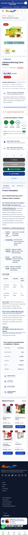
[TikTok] (15, 475)
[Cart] (21, 11)
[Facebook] (2, 475)
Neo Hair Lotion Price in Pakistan (20, 418)
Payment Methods (6, 497)
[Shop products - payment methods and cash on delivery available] (14, 526)
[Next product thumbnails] (25, 50)
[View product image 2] (13, 51)
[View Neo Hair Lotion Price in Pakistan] (20, 409)
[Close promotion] (25, 3)
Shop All (4, 484)
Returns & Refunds (6, 504)
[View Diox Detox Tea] (20, 436)
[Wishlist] (18, 11)
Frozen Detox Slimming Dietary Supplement (7, 445)
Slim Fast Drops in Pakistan (7, 418)
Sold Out (15, 160)
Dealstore (21, 364)
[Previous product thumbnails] (3, 50)
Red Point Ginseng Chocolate (17, 521)
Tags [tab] (13, 186)
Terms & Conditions (7, 502)
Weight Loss (11, 16)
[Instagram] (5, 475)
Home (5, 15)
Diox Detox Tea (18, 444)
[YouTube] (12, 475)
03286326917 (24, 7)
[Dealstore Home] (11, 11)
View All (24, 401)
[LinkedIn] (25, 475)
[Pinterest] (22, 475)
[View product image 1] (7, 50)
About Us (4, 490)
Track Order (5, 488)
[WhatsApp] (9, 475)
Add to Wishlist (15, 174)
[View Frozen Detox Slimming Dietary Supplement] (8, 436)
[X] (19, 475)
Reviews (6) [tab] (20, 186)
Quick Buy (15, 164)
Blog (3, 486)
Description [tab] (6, 186)
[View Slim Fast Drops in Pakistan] (8, 409)
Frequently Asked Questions (8, 506)
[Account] (25, 11)
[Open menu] (2, 11)
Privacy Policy (5, 500)
